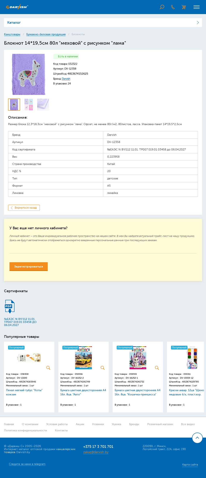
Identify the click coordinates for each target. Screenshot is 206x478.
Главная (9, 424)
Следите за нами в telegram (27, 464)
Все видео (188, 424)
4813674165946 (27, 381)
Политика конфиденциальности (25, 430)
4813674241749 (81, 381)
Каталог (14, 23)
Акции (80, 424)
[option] (28, 74)
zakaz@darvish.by (95, 452)
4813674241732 (136, 381)
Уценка (116, 424)
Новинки (98, 424)
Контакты (61, 430)
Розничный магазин (160, 424)
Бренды (134, 424)
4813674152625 (77, 73)
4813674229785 (190, 381)
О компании (30, 424)
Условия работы (57, 424)
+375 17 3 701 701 (98, 447)
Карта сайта (190, 464)
